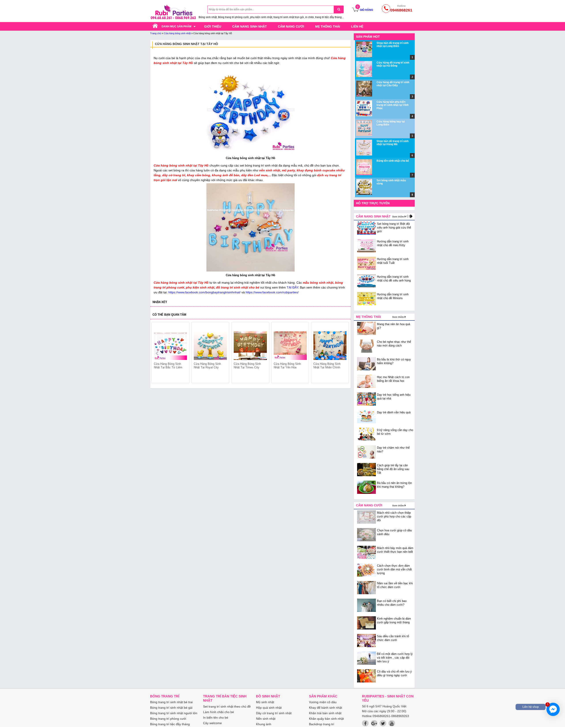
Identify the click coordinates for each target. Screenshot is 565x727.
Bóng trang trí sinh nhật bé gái (171, 707)
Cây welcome (212, 723)
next (343, 353)
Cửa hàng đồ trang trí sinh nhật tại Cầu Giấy (393, 84)
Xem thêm (398, 216)
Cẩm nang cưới (291, 26)
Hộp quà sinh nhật (269, 707)
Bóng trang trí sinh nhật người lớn (173, 713)
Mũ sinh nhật (265, 702)
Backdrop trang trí (321, 724)
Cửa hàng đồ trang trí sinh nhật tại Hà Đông (393, 64)
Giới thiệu (212, 26)
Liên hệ (357, 26)
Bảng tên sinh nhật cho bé (393, 160)
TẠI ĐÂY (292, 287)
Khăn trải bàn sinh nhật (325, 713)
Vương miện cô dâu (323, 702)
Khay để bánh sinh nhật (325, 707)
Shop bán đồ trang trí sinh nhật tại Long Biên (393, 44)
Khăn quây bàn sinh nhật (326, 718)
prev (157, 353)
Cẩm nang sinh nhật (249, 26)
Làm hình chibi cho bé (218, 712)
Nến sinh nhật (265, 718)
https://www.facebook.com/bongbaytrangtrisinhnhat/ (204, 292)
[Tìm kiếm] (339, 9)
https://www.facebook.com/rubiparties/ (272, 292)
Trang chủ (155, 33)
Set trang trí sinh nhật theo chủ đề (227, 706)
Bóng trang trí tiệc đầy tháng (170, 724)
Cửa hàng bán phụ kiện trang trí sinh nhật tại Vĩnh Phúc (393, 105)
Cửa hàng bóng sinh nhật (177, 33)
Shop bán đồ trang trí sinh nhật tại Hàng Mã (393, 143)
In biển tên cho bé (215, 717)
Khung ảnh (263, 724)
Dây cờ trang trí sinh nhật (274, 713)
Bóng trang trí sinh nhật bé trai (171, 702)
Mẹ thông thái (327, 26)
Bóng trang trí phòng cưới (168, 718)
